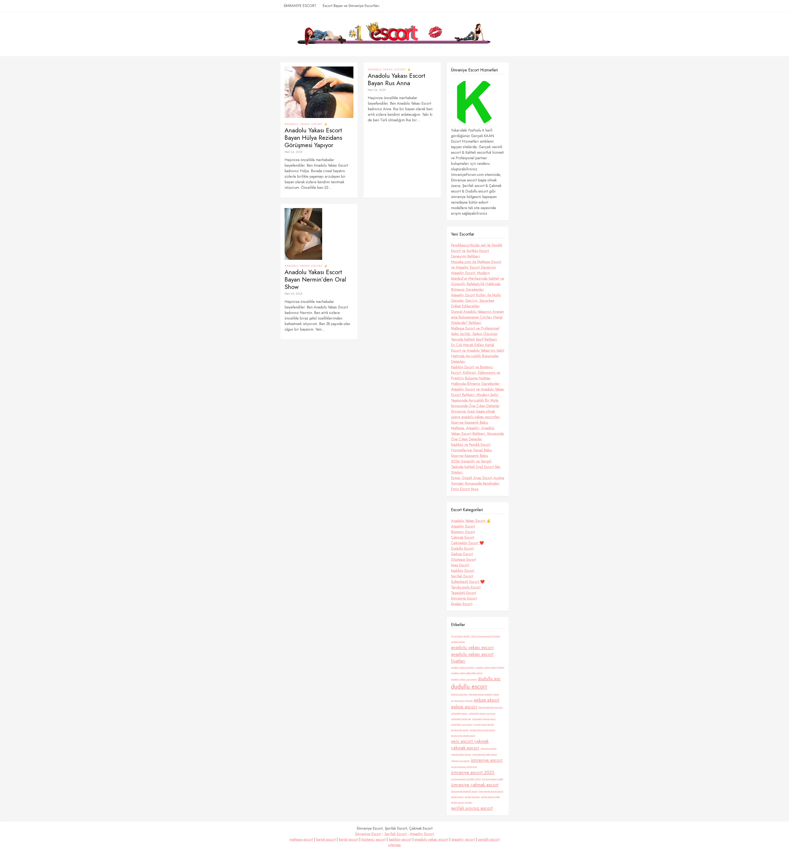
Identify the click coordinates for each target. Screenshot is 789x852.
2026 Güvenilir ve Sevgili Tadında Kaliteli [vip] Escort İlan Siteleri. (475, 467)
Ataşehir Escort (463, 526)
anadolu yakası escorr (472, 647)
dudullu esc (489, 678)
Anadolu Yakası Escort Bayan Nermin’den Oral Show (315, 279)
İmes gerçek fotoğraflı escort (464, 791)
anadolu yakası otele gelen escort (466, 672)
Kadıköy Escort (462, 570)
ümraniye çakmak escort (474, 784)
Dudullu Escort (462, 548)
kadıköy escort (400, 839)
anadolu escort (458, 641)
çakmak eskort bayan (461, 754)
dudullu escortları (459, 694)
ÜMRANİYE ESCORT (300, 5)
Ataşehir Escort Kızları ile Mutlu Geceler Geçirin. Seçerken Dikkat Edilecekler (476, 300)
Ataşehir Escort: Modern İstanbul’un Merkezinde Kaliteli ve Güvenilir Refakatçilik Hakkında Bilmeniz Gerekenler (477, 281)
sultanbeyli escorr (459, 713)
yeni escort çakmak (470, 741)
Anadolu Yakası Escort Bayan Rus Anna (396, 79)
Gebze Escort (462, 554)
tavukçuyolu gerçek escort (463, 735)
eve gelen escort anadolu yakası (484, 694)
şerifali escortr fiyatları (461, 802)
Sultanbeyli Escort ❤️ (468, 581)
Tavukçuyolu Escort (466, 587)
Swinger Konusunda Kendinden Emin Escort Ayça (475, 486)
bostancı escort (373, 839)
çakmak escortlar (488, 748)
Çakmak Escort (462, 537)
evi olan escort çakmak (462, 700)
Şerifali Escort (462, 576)
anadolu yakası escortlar (462, 667)
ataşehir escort (463, 839)
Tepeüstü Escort (463, 592)
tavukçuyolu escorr (460, 730)
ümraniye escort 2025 (472, 772)
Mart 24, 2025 (293, 152)
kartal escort (326, 839)
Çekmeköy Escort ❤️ (467, 543)
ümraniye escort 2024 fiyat (464, 766)
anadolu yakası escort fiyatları (472, 657)
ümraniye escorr (487, 760)
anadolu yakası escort (431, 839)
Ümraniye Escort (464, 598)
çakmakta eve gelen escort (484, 754)
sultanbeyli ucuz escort (462, 724)
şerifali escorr (457, 796)
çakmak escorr (465, 747)
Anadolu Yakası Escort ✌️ (306, 124)
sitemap (394, 845)
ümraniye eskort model (492, 779)
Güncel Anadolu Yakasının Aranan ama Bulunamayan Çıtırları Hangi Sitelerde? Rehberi (477, 317)
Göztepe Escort (463, 559)
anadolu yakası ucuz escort (464, 679)
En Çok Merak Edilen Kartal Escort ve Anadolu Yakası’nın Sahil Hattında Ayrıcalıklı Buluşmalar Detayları (477, 353)
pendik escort (489, 839)
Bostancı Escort (463, 532)
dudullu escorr (469, 686)
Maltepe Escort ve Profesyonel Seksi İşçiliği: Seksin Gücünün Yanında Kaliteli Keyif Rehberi (475, 334)
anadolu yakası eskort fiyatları (489, 667)
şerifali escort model (490, 796)
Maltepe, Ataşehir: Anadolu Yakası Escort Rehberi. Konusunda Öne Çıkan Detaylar (477, 433)
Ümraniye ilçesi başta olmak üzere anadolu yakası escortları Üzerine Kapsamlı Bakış (475, 417)
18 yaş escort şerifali (460, 636)
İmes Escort (460, 565)
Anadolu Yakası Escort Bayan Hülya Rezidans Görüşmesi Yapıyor (313, 138)
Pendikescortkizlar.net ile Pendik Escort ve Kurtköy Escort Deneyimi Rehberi (476, 251)
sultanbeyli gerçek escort (484, 718)
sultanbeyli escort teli (461, 718)
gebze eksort (486, 700)
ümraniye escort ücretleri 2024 (466, 779)
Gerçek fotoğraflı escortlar (490, 707)
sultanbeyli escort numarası (482, 713)
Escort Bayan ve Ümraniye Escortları (351, 5)
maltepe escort (301, 839)
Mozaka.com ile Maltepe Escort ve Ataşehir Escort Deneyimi (476, 264)
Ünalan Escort (461, 604)
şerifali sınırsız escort (472, 808)
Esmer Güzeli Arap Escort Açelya (477, 478)
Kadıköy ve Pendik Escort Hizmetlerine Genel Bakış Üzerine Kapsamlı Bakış (471, 450)
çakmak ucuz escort (460, 760)
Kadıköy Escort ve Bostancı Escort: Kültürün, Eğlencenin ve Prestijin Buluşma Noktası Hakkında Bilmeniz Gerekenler (475, 375)
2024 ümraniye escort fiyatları (485, 636)
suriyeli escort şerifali (484, 724)
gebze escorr (464, 706)
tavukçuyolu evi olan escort (482, 730)
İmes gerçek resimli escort (491, 791)
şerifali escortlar (472, 796)
